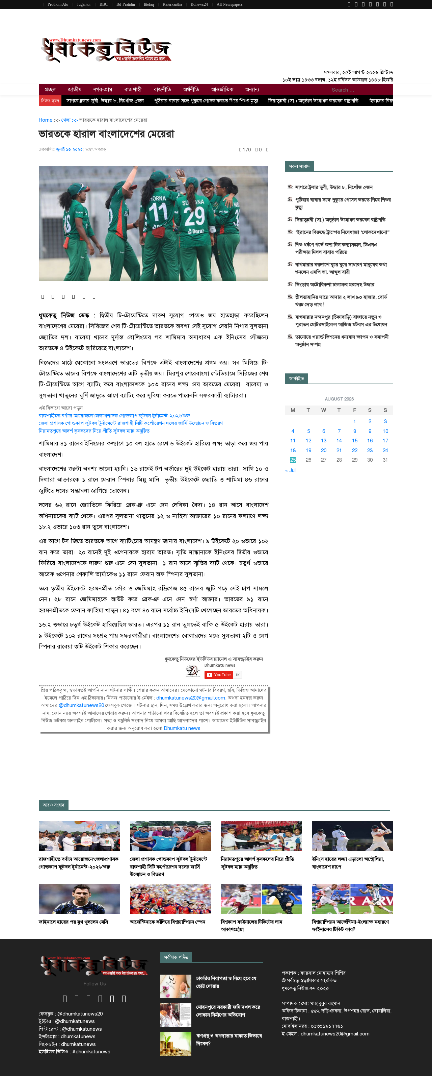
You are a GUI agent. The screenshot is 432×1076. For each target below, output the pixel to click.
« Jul (290, 470)
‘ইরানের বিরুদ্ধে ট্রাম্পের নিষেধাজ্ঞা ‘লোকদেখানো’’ (342, 232)
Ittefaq (149, 4)
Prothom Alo (58, 4)
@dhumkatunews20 (81, 705)
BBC (104, 4)
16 (370, 441)
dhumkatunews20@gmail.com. (192, 698)
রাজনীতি (162, 89)
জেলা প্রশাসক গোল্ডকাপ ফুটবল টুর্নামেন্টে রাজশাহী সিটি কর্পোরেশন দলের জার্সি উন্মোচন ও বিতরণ (131, 423)
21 (339, 450)
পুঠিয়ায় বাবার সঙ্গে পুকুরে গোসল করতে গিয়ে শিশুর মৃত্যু (206, 101)
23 (370, 450)
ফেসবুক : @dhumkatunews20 (71, 1014)
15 (354, 441)
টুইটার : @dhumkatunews (67, 1021)
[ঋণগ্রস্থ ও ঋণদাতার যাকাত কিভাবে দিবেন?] (175, 1044)
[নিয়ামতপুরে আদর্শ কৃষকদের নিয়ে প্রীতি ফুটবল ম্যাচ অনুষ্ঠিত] (261, 836)
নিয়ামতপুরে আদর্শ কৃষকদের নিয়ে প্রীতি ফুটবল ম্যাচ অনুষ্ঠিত (94, 431)
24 (385, 450)
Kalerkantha (172, 4)
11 (293, 441)
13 (323, 441)
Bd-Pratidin (125, 4)
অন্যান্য (252, 89)
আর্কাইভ (296, 379)
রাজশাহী (133, 89)
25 (293, 460)
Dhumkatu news (182, 728)
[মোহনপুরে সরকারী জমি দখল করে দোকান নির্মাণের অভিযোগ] (175, 1015)
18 (293, 450)
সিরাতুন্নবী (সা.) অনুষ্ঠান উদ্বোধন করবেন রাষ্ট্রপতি (313, 101)
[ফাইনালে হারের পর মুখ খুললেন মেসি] (79, 899)
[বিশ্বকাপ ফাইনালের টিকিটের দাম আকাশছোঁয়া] (261, 899)
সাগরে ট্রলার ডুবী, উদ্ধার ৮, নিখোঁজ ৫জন (105, 101)
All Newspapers (230, 4)
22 (354, 450)
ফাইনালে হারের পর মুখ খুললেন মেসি (73, 922)
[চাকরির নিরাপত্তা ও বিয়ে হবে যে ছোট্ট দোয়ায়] (175, 986)
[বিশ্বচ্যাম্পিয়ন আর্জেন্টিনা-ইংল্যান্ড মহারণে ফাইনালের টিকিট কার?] (352, 899)
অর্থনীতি (191, 89)
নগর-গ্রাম (102, 89)
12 (308, 441)
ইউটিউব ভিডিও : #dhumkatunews (74, 1052)
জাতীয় (74, 89)
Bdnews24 (199, 4)
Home (46, 120)
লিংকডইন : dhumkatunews (67, 1044)
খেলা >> (70, 120)
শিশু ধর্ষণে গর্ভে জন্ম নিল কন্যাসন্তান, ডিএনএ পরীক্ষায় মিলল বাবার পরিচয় (336, 248)
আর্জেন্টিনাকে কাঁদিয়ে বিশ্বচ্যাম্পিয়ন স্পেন (167, 922)
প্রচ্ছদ (50, 89)
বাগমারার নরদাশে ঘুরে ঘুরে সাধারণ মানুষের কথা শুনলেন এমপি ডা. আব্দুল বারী (341, 268)
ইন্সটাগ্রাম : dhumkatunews (67, 1036)
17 (385, 441)
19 (308, 450)
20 (323, 450)
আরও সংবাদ (53, 805)
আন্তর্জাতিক (222, 89)
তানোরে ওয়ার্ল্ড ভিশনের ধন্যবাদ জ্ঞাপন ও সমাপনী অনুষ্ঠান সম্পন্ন (342, 340)
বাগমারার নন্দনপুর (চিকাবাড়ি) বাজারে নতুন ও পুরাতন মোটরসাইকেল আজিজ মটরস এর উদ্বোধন (341, 320)
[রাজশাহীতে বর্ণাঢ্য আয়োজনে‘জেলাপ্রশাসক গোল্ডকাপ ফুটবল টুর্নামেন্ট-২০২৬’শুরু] (79, 836)
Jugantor (84, 4)
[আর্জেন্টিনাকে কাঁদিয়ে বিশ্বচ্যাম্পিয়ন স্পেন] (170, 899)
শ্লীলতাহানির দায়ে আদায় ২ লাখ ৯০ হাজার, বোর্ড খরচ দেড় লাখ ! (341, 301)
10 (385, 431)
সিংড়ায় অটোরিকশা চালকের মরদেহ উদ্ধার (334, 285)
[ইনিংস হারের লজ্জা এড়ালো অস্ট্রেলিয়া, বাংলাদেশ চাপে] (352, 836)
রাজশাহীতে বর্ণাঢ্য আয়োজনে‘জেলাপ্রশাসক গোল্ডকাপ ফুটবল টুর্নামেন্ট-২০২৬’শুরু (114, 416)
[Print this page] (267, 149)
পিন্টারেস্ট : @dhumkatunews (70, 1029)
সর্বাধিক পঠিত (176, 957)
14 (339, 441)
